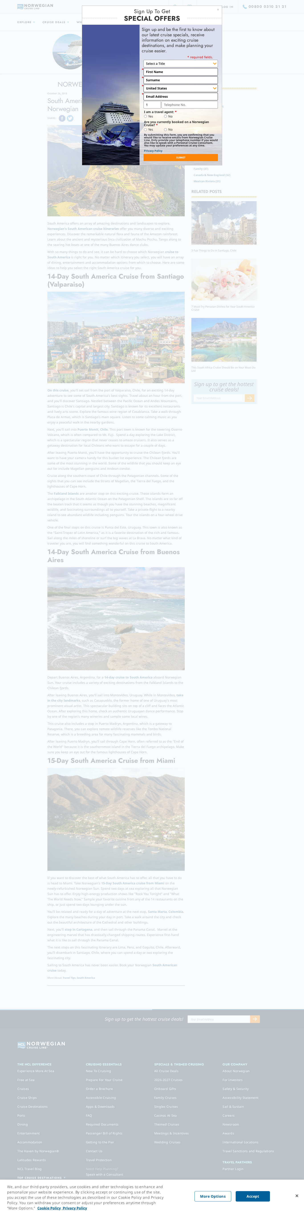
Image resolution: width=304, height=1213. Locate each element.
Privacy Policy (153, 151)
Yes (150, 116)
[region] (152, 1196)
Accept (253, 1196)
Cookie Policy (49, 1208)
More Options (213, 1196)
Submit (180, 157)
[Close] (297, 1196)
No (170, 116)
